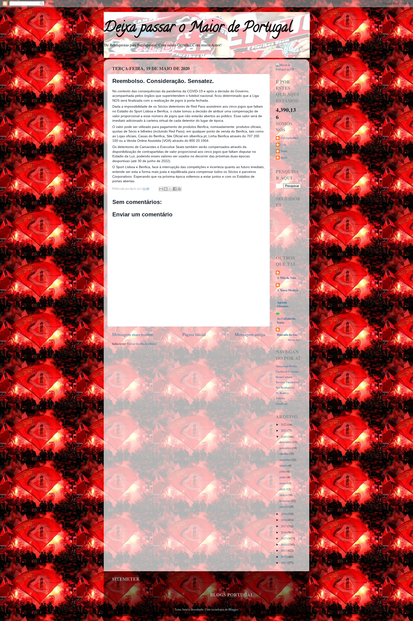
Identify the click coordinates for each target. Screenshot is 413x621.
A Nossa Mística (287, 290)
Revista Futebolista (288, 382)
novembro (285, 448)
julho (282, 471)
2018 (284, 520)
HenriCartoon (284, 377)
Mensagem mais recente (132, 334)
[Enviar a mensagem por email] (161, 189)
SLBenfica (282, 393)
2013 (284, 551)
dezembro (285, 442)
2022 (284, 425)
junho (283, 477)
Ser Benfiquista (285, 387)
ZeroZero (281, 404)
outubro (284, 454)
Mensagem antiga (250, 334)
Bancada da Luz (287, 334)
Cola (283, 145)
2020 (284, 437)
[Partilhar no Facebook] (174, 189)
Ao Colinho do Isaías (286, 320)
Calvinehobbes (290, 138)
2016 (284, 532)
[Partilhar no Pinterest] (179, 189)
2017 (284, 526)
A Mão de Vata (286, 277)
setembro (285, 460)
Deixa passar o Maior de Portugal (198, 28)
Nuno (284, 151)
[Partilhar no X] (170, 189)
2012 (284, 557)
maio (282, 483)
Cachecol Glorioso (287, 371)
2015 (284, 538)
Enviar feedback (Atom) (142, 344)
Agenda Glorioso (282, 304)
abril (282, 489)
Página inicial (194, 334)
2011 (284, 563)
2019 (284, 514)
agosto (283, 465)
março (283, 495)
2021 (284, 431)
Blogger (233, 609)
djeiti (284, 157)
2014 (284, 545)
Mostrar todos (294, 339)
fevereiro (285, 501)
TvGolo (280, 398)
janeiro (284, 507)
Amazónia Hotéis (286, 366)
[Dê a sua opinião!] (165, 189)
